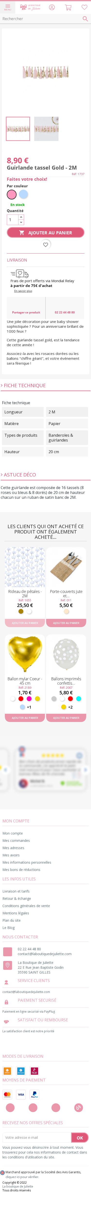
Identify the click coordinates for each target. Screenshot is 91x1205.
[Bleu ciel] (22, 707)
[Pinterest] (55, 1107)
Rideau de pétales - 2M (25, 593)
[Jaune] (63, 707)
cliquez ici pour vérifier (22, 1177)
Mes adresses (13, 847)
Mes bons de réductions (21, 869)
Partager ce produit (26, 312)
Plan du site (11, 920)
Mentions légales (15, 913)
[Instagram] (33, 1107)
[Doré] (20, 611)
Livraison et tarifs (16, 891)
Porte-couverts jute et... (66, 593)
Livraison (17, 260)
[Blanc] (29, 611)
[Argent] (53, 698)
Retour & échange (16, 898)
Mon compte (12, 833)
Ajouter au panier (45, 233)
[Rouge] (20, 698)
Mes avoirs (11, 855)
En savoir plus (23, 291)
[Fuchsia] (29, 698)
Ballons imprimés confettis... (66, 681)
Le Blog (8, 927)
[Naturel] (66, 611)
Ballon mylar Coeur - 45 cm (25, 681)
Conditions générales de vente (26, 905)
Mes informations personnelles (26, 862)
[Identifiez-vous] (52, 8)
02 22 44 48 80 (65, 312)
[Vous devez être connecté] (84, 8)
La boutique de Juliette (17, 1187)
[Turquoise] (78, 698)
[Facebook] (10, 1107)
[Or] (37, 698)
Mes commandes (16, 840)
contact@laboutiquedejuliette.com (45, 953)
